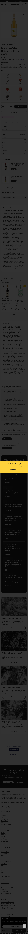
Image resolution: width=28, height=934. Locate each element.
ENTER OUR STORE (14, 469)
